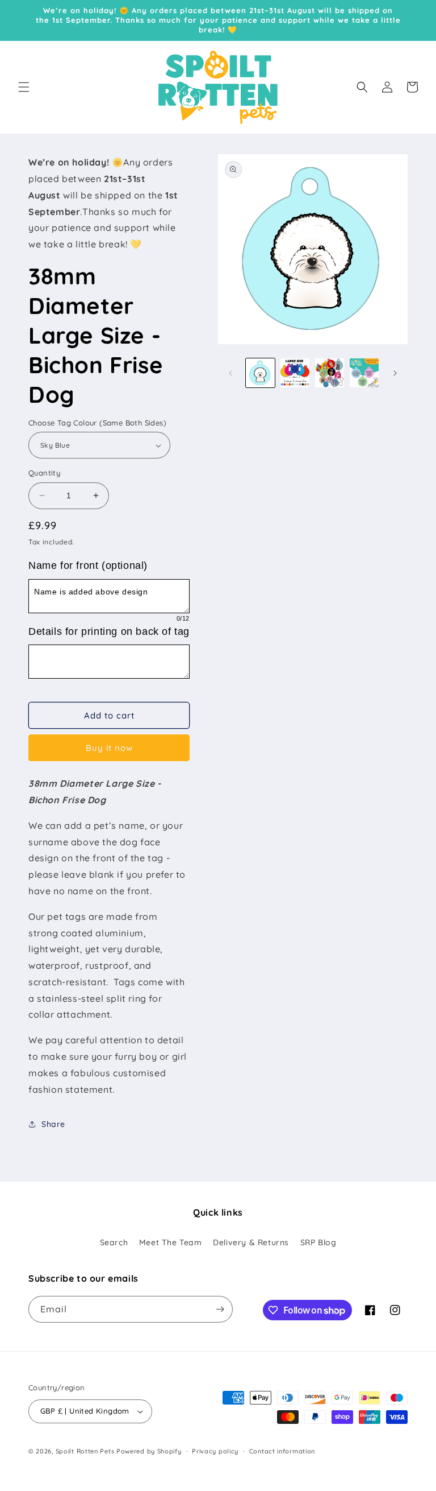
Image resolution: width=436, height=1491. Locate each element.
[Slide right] (395, 373)
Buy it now (109, 747)
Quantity (44, 472)
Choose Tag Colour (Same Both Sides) (97, 422)
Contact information (282, 1451)
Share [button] (53, 1124)
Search (114, 1242)
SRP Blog (318, 1242)
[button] (23, 87)
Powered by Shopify (149, 1451)
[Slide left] (230, 373)
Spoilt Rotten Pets (85, 1451)
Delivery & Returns (251, 1242)
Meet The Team (170, 1242)
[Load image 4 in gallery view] (364, 372)
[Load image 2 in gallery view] (294, 372)
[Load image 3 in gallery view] (329, 372)
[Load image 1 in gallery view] (260, 372)
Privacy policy (215, 1451)
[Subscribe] (219, 1309)
